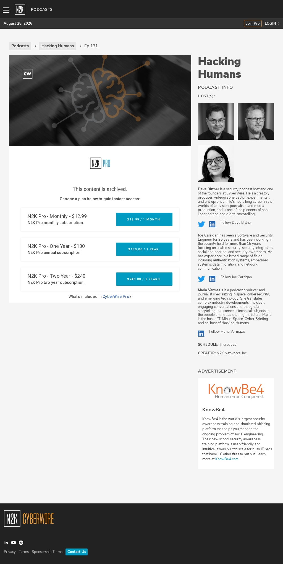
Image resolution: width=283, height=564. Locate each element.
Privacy (10, 551)
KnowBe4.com (227, 459)
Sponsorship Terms (47, 551)
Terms (24, 551)
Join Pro (253, 23)
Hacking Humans (219, 68)
